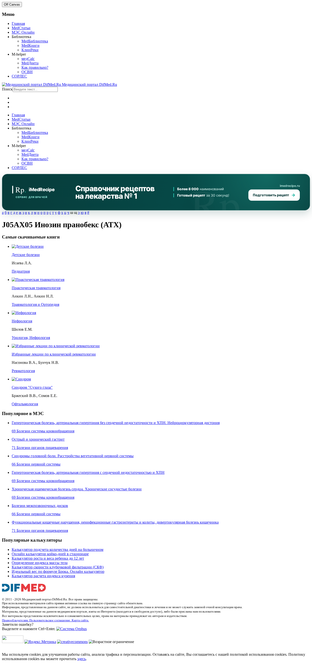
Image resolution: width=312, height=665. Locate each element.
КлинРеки (30, 50)
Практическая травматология (36, 288)
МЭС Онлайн (23, 32)
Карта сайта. (80, 620)
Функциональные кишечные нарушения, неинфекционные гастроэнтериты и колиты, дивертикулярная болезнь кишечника (115, 522)
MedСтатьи (21, 28)
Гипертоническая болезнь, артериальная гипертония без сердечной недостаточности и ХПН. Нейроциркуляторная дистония (116, 423)
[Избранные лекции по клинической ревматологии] (56, 346)
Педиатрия (21, 271)
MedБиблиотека (34, 41)
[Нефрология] (24, 313)
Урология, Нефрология (31, 338)
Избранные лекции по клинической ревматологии (54, 354)
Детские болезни (26, 255)
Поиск (7, 89)
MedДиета (30, 63)
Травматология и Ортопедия (35, 304)
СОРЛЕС (19, 76)
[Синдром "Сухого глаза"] (21, 379)
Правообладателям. (15, 620)
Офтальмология (25, 404)
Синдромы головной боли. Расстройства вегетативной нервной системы (73, 456)
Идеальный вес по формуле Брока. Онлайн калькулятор (58, 571)
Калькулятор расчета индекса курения (43, 576)
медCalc (28, 59)
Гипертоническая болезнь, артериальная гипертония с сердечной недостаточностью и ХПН (88, 472)
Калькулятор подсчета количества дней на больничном (57, 549)
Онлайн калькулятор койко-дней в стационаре (50, 554)
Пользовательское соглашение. (50, 620)
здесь (81, 659)
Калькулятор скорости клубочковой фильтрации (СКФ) (58, 567)
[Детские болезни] (28, 246)
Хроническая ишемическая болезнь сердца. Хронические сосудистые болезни (77, 489)
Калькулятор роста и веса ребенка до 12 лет (48, 558)
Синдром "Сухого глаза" (32, 387)
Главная (18, 23)
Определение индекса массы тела (40, 563)
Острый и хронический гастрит (38, 439)
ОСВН (27, 72)
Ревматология (23, 371)
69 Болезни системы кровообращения (43, 431)
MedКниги (30, 45)
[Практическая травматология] (38, 280)
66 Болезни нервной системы (36, 464)
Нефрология (22, 321)
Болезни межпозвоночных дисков (40, 506)
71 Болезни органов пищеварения (40, 448)
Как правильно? (34, 67)
